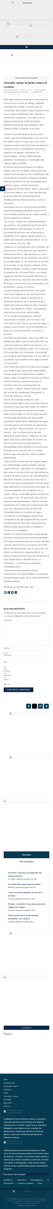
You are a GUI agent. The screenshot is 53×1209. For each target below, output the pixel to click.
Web (5, 662)
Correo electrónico (7, 655)
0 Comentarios (37, 92)
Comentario (7, 620)
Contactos (21, 1205)
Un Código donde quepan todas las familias (24, 884)
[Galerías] (26, 1034)
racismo (24, 92)
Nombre (7, 648)
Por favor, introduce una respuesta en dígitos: (7, 673)
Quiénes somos (30, 1205)
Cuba (36, 90)
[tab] (26, 854)
